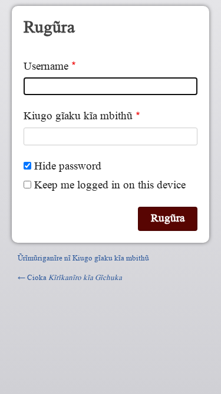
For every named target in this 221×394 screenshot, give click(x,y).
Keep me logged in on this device (110, 185)
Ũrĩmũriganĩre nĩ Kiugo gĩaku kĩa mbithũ (83, 257)
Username (46, 66)
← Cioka (70, 277)
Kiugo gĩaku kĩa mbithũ (78, 116)
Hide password (67, 166)
